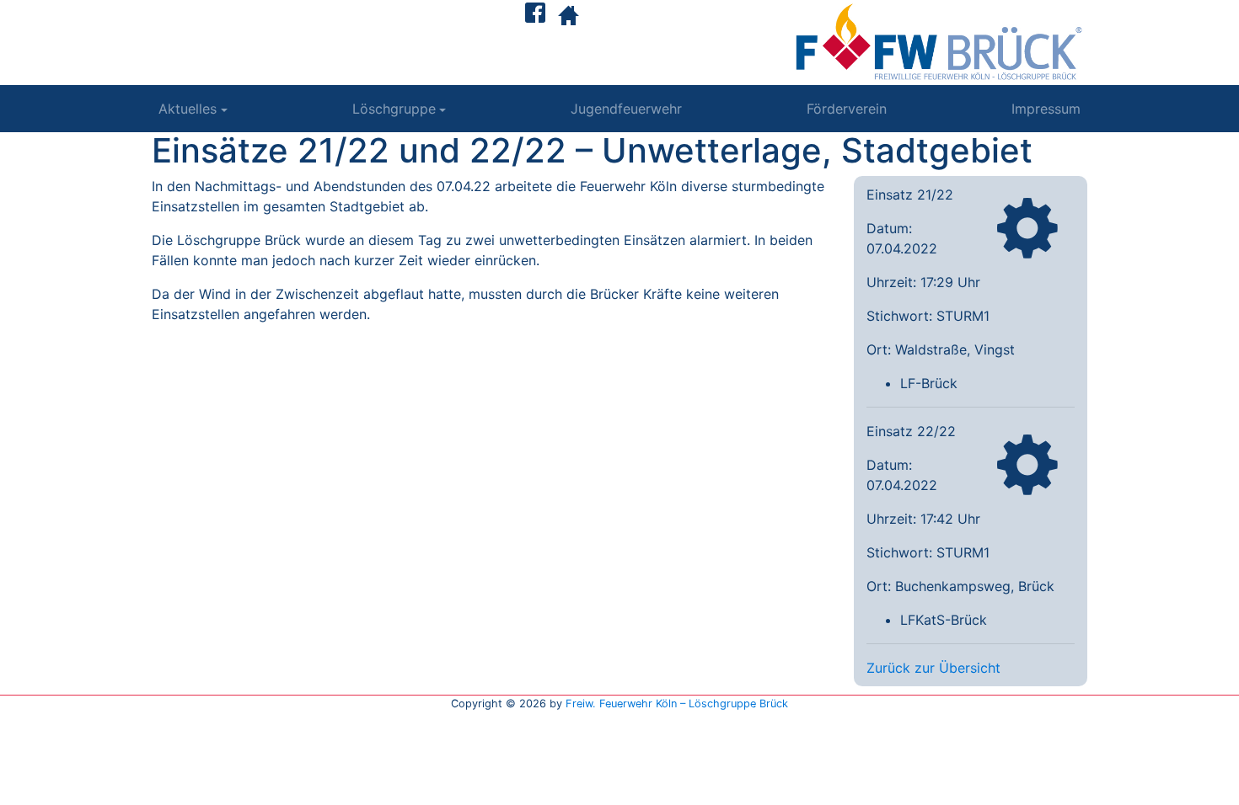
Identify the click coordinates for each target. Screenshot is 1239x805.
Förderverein (847, 108)
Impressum (1046, 108)
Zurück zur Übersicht (933, 667)
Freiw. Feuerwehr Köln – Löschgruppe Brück (677, 703)
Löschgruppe (394, 108)
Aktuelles (187, 108)
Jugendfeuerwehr (626, 108)
